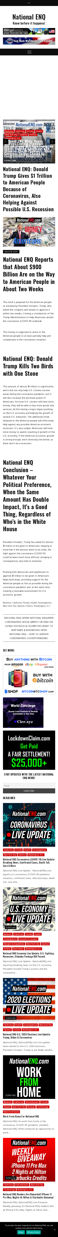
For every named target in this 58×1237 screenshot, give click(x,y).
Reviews (31, 1107)
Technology (42, 1107)
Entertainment (32, 1102)
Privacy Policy (33, 1232)
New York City (11, 135)
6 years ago (10, 160)
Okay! (21, 1232)
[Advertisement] (29, 86)
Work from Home (11, 1112)
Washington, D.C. (13, 138)
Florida (30, 131)
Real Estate (18, 949)
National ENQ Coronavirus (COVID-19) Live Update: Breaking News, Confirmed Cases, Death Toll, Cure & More (29, 862)
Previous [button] (5, 141)
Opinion (23, 135)
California (20, 131)
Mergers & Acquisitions (14, 944)
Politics (33, 135)
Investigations (45, 603)
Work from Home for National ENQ (21, 1116)
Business (9, 131)
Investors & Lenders (28, 939)
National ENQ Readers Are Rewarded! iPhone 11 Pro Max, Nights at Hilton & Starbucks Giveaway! (28, 1196)
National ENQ (28, 16)
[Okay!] (54, 1229)
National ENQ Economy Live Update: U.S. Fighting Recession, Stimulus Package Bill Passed (28, 955)
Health (39, 131)
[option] (29, 141)
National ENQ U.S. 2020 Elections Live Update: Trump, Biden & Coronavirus (27, 1036)
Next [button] (52, 141)
